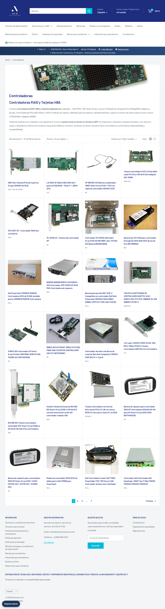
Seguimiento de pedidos (144, 526)
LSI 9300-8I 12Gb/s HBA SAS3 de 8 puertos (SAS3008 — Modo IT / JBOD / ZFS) (62, 185)
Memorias (80, 26)
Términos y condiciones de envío (20, 522)
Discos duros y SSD (40, 26)
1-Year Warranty (107, 49)
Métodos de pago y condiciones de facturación (19, 547)
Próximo (149, 501)
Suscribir (96, 545)
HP (86, 193)
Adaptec (127, 181)
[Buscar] (89, 11)
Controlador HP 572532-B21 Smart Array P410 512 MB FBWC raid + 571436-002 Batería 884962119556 (101, 241)
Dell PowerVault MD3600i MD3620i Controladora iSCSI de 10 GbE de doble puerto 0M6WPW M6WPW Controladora (24, 296)
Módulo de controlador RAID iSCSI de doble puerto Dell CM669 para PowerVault (62, 481)
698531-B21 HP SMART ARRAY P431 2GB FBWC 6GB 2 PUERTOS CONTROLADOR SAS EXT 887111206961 (63, 350)
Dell (10, 303)
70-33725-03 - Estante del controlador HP (63, 239)
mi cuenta (121, 12)
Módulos (129, 26)
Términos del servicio (14, 526)
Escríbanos (49, 542)
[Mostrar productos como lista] (155, 139)
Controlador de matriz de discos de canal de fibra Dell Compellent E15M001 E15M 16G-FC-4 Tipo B (101, 354)
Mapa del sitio (139, 531)
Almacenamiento (64, 26)
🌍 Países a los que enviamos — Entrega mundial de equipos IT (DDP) (36, 42)
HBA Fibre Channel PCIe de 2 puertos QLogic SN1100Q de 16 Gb (23, 184)
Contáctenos (128, 34)
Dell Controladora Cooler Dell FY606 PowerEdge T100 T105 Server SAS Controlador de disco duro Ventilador (100, 481)
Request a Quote (11, 604)
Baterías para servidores (16, 34)
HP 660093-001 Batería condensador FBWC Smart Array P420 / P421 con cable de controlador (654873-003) (100, 185)
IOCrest (88, 416)
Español (10, 591)
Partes (35, 34)
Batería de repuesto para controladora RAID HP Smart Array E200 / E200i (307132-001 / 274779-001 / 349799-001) (24, 482)
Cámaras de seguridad (52, 34)
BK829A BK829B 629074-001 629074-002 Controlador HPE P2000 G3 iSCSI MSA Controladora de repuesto (62, 285)
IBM (125, 248)
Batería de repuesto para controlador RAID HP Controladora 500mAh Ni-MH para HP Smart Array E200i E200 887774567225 (140, 411)
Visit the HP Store (15, 189)
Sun (9, 237)
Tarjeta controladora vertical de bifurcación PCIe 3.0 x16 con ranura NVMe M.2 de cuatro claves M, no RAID (101, 409)
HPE (48, 292)
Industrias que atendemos (106, 34)
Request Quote (123, 49)
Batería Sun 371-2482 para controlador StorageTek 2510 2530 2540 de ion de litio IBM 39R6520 (140, 241)
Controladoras (18, 60)
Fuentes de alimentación (16, 26)
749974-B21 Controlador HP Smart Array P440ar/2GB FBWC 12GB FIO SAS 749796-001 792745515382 (24, 354)
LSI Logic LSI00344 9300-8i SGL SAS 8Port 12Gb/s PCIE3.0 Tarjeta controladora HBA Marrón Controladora (140, 346)
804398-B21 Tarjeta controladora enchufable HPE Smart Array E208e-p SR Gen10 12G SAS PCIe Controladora (24, 426)
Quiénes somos (12, 561)
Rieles (140, 26)
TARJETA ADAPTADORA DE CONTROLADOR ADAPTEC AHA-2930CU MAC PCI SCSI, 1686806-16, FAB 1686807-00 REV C (140, 297)
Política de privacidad (14, 542)
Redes (117, 26)
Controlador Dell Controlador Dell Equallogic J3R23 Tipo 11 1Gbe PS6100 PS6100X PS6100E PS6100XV (139, 481)
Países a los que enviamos (17, 565)
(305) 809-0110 (56, 49)
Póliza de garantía (13, 538)
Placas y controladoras (100, 26)
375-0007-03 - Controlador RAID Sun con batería (23, 232)
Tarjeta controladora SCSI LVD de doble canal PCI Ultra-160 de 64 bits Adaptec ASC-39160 (140, 174)
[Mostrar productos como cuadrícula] (150, 139)
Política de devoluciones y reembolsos (17, 532)
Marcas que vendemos (77, 34)
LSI (48, 193)
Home (7, 60)
